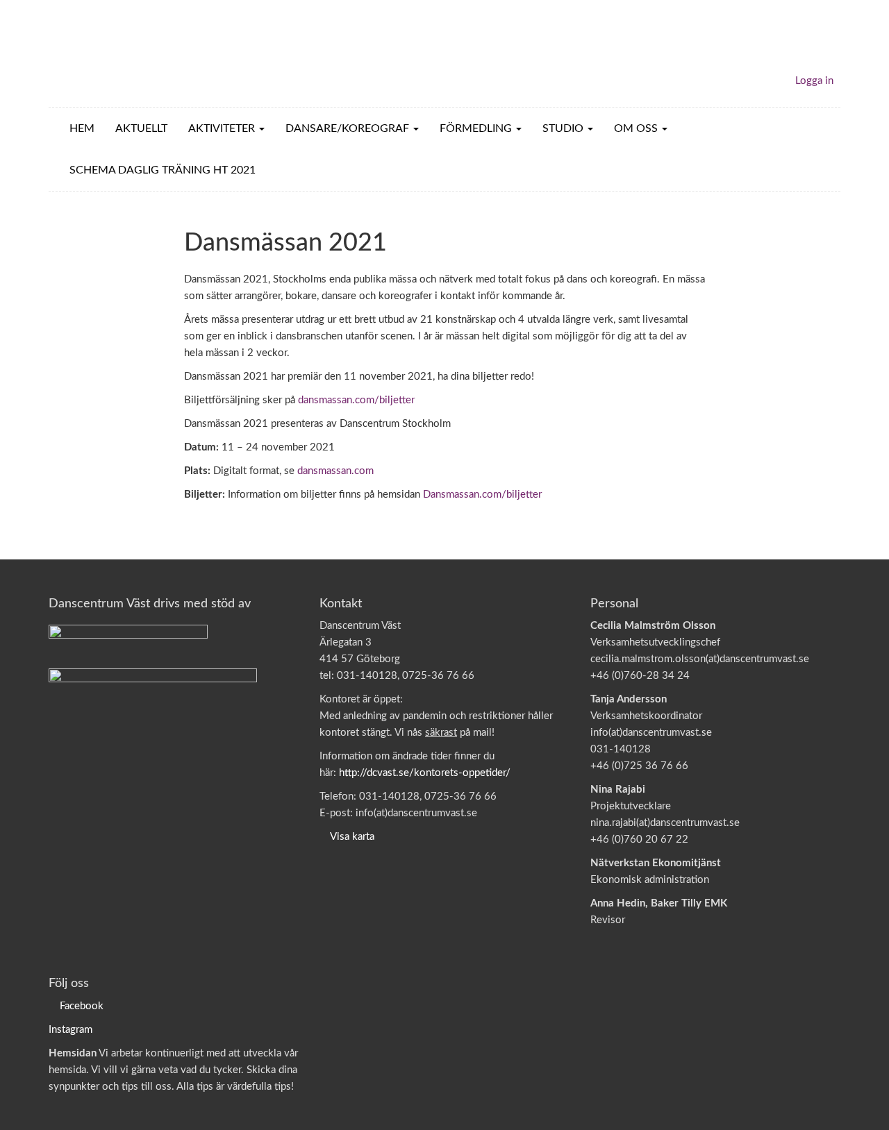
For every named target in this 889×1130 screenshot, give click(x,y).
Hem (81, 128)
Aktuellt (141, 128)
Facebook (81, 1006)
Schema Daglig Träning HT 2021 (162, 170)
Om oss (637, 128)
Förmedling (477, 128)
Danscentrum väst (129, 53)
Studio (564, 128)
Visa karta (352, 837)
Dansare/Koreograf (348, 128)
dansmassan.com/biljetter (356, 400)
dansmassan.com (335, 471)
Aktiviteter (223, 128)
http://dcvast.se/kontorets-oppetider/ (424, 773)
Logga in (814, 81)
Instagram (70, 1029)
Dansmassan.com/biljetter (482, 494)
